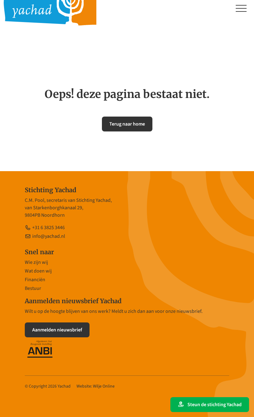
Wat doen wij (38, 271)
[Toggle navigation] (241, 9)
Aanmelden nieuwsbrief (57, 329)
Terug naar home (127, 124)
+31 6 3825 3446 (48, 227)
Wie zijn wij (36, 262)
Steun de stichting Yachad (214, 404)
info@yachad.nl (48, 236)
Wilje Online (104, 386)
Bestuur (33, 288)
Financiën (35, 279)
